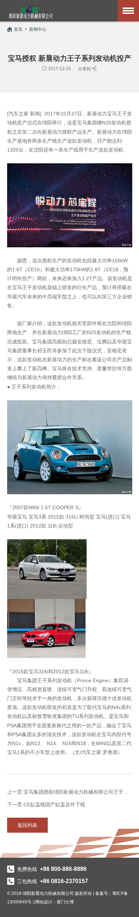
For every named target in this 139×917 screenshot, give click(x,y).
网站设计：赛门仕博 (54, 901)
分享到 (85, 68)
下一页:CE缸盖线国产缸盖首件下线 (46, 804)
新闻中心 (37, 29)
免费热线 (52, 869)
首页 (18, 29)
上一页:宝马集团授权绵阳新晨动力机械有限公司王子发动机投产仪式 (69, 792)
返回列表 (27, 825)
